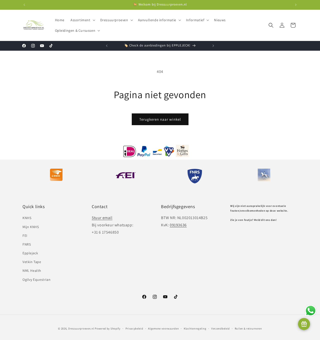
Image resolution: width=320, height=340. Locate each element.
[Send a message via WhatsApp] (311, 311)
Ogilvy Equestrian (36, 279)
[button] (82, 20)
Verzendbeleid (220, 328)
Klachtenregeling (195, 328)
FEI (25, 235)
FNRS (26, 244)
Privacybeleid (134, 328)
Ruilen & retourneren (248, 328)
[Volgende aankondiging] (295, 4)
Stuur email (102, 217)
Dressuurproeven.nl (81, 328)
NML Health (31, 270)
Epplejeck (30, 253)
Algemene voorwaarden (163, 328)
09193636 (178, 225)
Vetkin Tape (31, 262)
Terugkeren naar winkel (160, 119)
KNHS (26, 218)
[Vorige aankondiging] (24, 4)
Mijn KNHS (30, 227)
